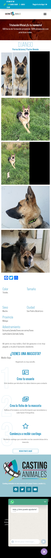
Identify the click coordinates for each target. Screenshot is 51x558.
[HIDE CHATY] (44, 551)
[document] (25, 279)
